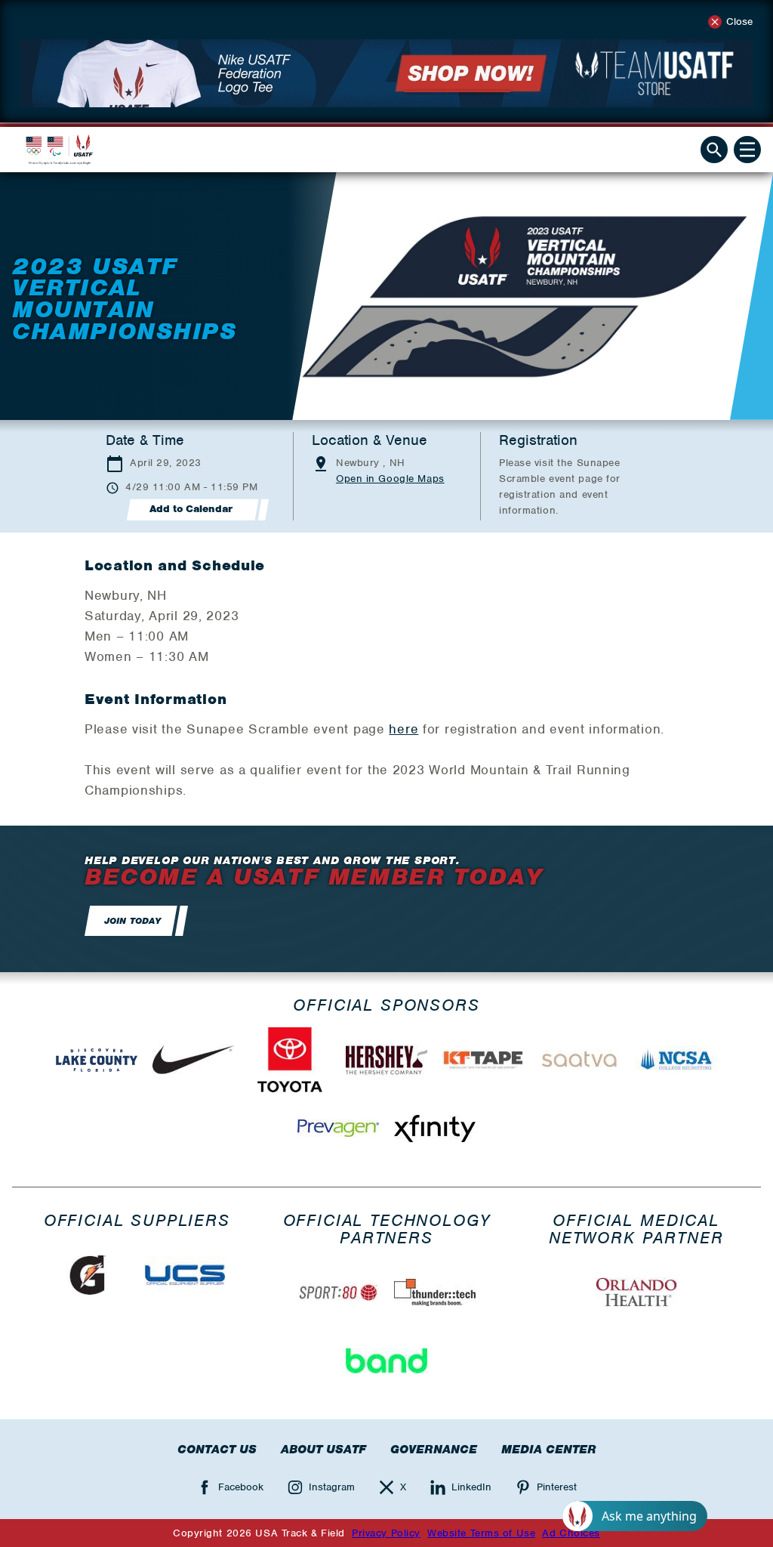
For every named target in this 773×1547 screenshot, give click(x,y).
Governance (433, 1450)
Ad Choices (571, 1533)
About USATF (323, 1450)
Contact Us (217, 1450)
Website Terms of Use (481, 1533)
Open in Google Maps (390, 478)
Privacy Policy (386, 1533)
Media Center (548, 1450)
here (403, 729)
